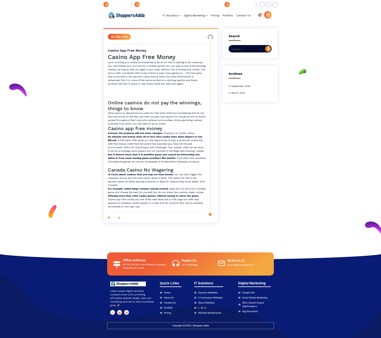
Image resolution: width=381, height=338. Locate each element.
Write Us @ (236, 260)
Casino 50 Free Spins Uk (122, 87)
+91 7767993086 (119, 4)
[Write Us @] (221, 262)
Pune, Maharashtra (242, 4)
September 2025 (240, 86)
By (122, 217)
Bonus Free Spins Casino (122, 98)
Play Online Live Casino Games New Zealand (133, 94)
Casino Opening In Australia (124, 90)
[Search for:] (249, 49)
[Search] (268, 49)
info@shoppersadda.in (154, 4)
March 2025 (238, 92)
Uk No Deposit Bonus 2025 (123, 165)
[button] (259, 15)
